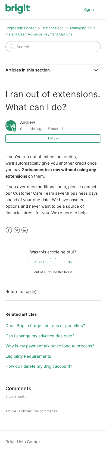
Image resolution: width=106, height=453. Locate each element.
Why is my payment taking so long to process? (49, 345)
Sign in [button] (89, 9)
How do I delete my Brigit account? (38, 366)
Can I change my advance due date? (39, 335)
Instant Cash (53, 28)
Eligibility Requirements (28, 356)
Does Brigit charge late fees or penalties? (45, 325)
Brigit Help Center (20, 28)
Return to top (18, 291)
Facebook (8, 230)
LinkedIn (24, 230)
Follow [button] (53, 138)
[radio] (39, 262)
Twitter (16, 230)
